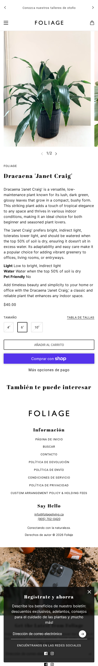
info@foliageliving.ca (49, 514)
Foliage (10, 166)
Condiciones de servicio (49, 477)
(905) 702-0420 (49, 519)
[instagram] (52, 653)
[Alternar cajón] (6, 23)
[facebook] (45, 653)
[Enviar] (82, 634)
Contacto (49, 454)
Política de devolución (49, 462)
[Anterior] (5, 7)
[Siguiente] (93, 7)
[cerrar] (89, 592)
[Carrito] (92, 22)
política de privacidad (49, 485)
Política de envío (49, 470)
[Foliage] (49, 22)
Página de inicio (49, 439)
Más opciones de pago (49, 370)
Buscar (49, 446)
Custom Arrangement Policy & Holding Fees (49, 493)
